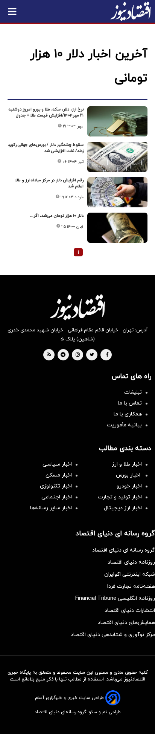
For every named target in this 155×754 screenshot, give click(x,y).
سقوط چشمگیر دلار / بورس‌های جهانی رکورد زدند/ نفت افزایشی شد (46, 148)
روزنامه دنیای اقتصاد (131, 562)
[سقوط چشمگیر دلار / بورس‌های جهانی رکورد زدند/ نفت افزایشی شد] (117, 157)
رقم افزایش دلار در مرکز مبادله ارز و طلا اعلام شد (49, 183)
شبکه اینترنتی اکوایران (129, 574)
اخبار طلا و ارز (127, 464)
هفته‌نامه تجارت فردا (131, 586)
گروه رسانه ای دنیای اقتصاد (123, 550)
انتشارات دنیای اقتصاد (130, 610)
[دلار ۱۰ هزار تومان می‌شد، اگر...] (117, 228)
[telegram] (63, 355)
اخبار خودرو (129, 486)
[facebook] (107, 355)
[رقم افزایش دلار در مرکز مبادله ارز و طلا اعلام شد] (117, 192)
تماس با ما (130, 403)
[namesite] (130, 11)
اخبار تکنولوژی (56, 486)
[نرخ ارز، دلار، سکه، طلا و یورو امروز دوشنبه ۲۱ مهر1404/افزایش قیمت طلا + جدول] (117, 121)
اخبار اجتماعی (56, 497)
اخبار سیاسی (57, 464)
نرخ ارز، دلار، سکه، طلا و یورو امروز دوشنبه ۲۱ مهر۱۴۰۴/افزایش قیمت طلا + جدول (46, 112)
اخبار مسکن (59, 475)
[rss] (49, 355)
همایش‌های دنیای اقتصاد (126, 622)
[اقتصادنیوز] (77, 307)
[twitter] (92, 355)
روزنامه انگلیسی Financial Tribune (115, 598)
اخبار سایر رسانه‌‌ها (51, 508)
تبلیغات (133, 392)
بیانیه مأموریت (124, 425)
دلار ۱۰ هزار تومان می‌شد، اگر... (57, 216)
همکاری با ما (128, 414)
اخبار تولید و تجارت (120, 497)
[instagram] (78, 355)
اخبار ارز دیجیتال (123, 508)
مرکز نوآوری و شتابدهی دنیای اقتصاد (113, 634)
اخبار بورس (129, 475)
